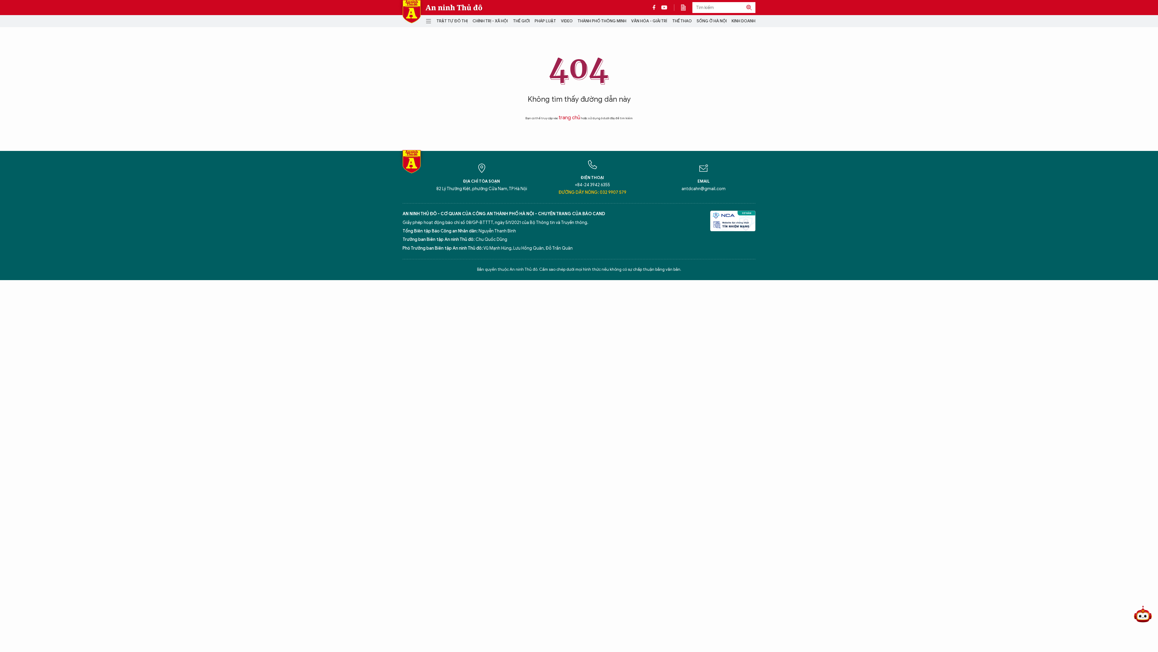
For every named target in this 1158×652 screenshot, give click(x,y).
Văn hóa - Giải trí (649, 21)
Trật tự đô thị (452, 21)
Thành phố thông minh (601, 21)
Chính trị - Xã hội (490, 21)
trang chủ (569, 118)
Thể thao (682, 21)
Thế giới (521, 21)
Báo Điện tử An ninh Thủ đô (411, 11)
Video (567, 21)
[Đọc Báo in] (686, 8)
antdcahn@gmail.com (704, 188)
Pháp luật (545, 21)
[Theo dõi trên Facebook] (655, 7)
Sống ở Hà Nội (712, 21)
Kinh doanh (743, 21)
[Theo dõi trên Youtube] (664, 7)
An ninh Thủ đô (454, 7)
